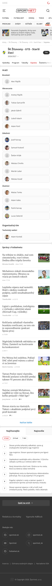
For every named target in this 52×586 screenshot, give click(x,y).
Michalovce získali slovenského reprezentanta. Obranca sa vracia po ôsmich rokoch (18, 274)
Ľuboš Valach (16, 118)
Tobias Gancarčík (18, 103)
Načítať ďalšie (26, 422)
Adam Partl (15, 126)
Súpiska (33, 62)
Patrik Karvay (16, 208)
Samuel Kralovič (17, 148)
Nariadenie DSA (42, 563)
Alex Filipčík (15, 82)
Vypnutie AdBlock (34, 516)
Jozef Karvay (16, 140)
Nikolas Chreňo (17, 163)
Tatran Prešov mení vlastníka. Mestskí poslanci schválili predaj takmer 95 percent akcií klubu (19, 377)
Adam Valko (16, 200)
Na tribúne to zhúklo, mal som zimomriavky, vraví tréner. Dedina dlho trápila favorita (17, 258)
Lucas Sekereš (17, 216)
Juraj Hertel (6, 399)
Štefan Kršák (16, 155)
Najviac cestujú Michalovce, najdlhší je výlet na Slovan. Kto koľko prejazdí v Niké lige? (18, 393)
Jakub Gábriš (16, 111)
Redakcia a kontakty (11, 516)
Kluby (4, 42)
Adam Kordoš (16, 237)
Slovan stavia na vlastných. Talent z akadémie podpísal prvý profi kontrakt (19, 409)
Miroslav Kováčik (8, 264)
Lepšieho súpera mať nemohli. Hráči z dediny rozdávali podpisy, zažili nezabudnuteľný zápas (18, 291)
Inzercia (5, 563)
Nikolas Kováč (16, 179)
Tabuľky (25, 62)
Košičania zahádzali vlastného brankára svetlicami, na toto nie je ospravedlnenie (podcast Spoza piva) (18, 326)
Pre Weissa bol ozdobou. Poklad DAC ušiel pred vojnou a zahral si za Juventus (18, 361)
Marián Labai (16, 171)
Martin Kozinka (7, 367)
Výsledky (6, 62)
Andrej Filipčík (16, 95)
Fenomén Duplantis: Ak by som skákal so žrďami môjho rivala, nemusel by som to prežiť (23, 33)
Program (15, 62)
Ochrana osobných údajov (22, 563)
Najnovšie (39, 431)
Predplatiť (38, 3)
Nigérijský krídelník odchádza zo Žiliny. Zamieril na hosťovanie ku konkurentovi (19, 344)
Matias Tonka (16, 192)
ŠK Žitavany (13, 42)
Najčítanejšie (12, 431)
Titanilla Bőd (6, 299)
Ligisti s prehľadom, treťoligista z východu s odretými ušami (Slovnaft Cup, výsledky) (18, 309)
